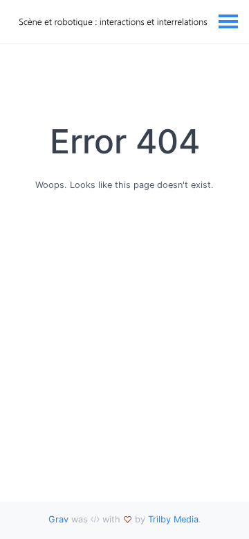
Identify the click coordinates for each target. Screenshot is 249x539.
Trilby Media (173, 519)
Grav (58, 519)
